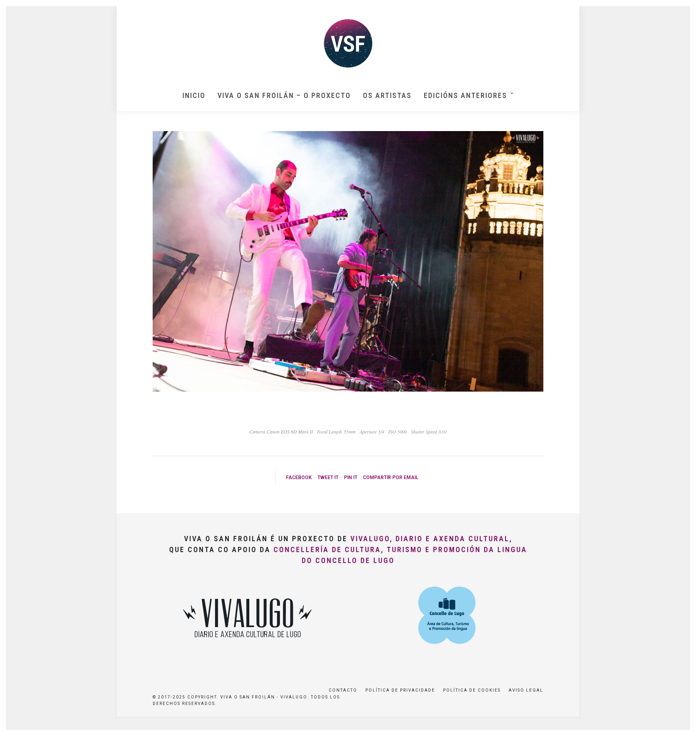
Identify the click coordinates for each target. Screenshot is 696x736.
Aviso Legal (526, 690)
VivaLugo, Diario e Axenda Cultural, (431, 538)
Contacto (343, 690)
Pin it (350, 477)
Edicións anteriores (465, 95)
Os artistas (387, 95)
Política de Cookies (472, 690)
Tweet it (327, 477)
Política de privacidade (400, 690)
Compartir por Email (390, 477)
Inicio (193, 95)
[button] (678, 11)
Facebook (299, 477)
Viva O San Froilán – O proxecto (284, 95)
